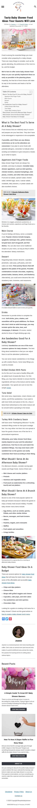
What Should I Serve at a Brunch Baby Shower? (16, 114)
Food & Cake (24, 24)
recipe (9, 388)
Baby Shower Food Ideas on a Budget (13, 116)
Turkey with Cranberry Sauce (13, 110)
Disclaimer (8, 792)
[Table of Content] (30, 92)
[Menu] (3, 7)
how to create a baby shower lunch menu (16, 614)
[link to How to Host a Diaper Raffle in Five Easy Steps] (18, 725)
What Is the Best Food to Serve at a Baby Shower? (17, 94)
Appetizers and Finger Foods (12, 96)
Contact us (18, 796)
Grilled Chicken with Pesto (12, 106)
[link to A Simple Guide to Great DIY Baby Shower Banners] (18, 678)
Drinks (6, 102)
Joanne (13, 24)
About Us (28, 792)
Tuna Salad (8, 108)
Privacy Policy (19, 792)
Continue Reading (18, 709)
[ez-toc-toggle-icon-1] (30, 91)
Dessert (7, 100)
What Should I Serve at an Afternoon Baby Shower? (17, 112)
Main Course (8, 98)
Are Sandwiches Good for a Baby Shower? (15, 104)
